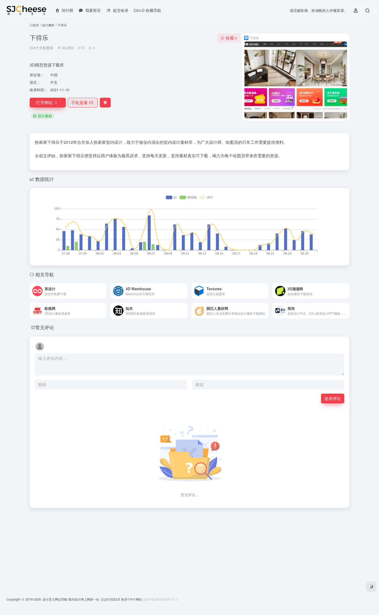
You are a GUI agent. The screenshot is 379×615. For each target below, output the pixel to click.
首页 (36, 25)
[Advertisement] (184, 548)
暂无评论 (44, 327)
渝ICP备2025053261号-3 (160, 599)
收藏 (231, 38)
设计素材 (48, 25)
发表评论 (332, 398)
